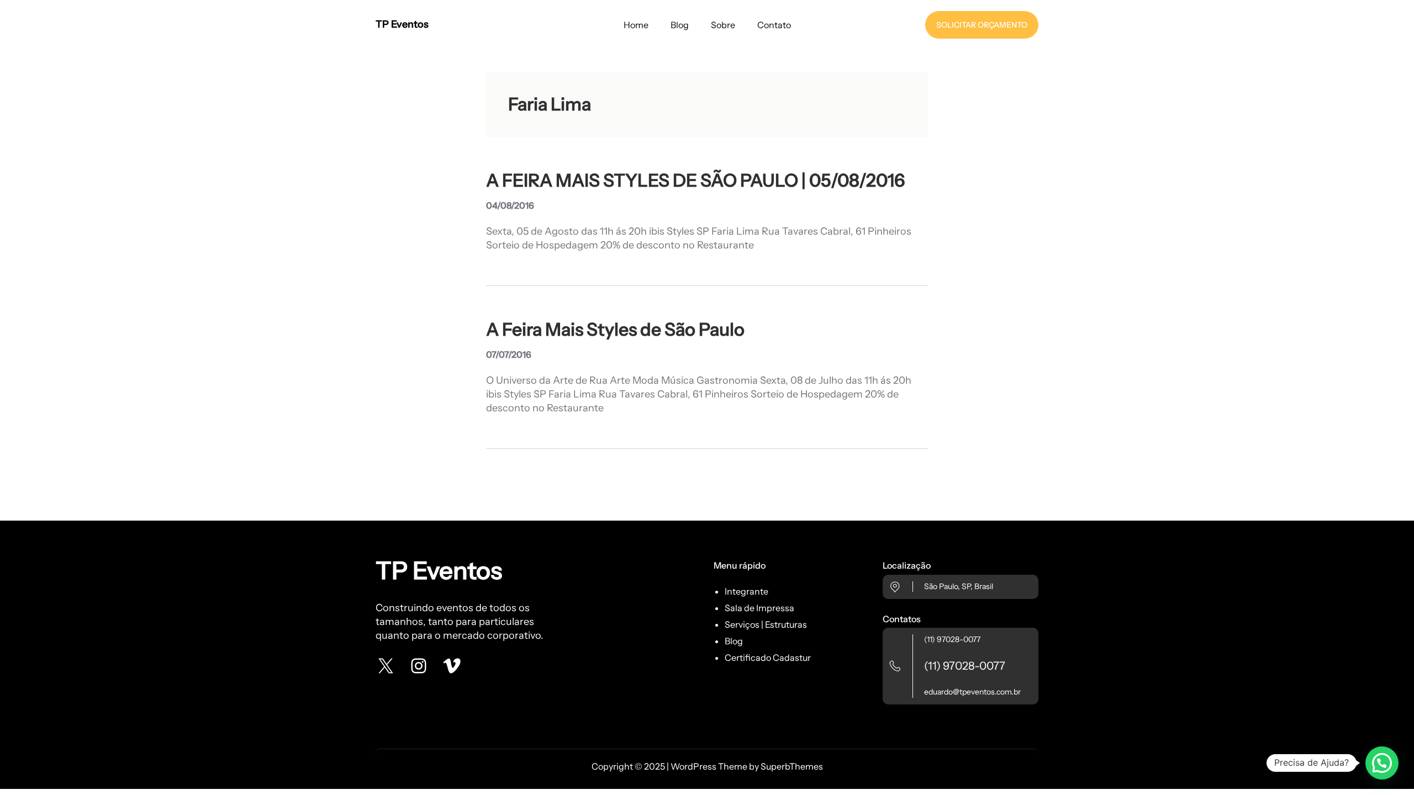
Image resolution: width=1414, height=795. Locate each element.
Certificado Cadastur (768, 657)
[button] (1382, 763)
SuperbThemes (792, 766)
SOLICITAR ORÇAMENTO (981, 25)
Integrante (746, 591)
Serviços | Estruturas (766, 624)
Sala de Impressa (759, 607)
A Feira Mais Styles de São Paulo (615, 329)
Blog (734, 640)
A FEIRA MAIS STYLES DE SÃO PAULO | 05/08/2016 (695, 180)
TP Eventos (402, 24)
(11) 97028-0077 (952, 639)
